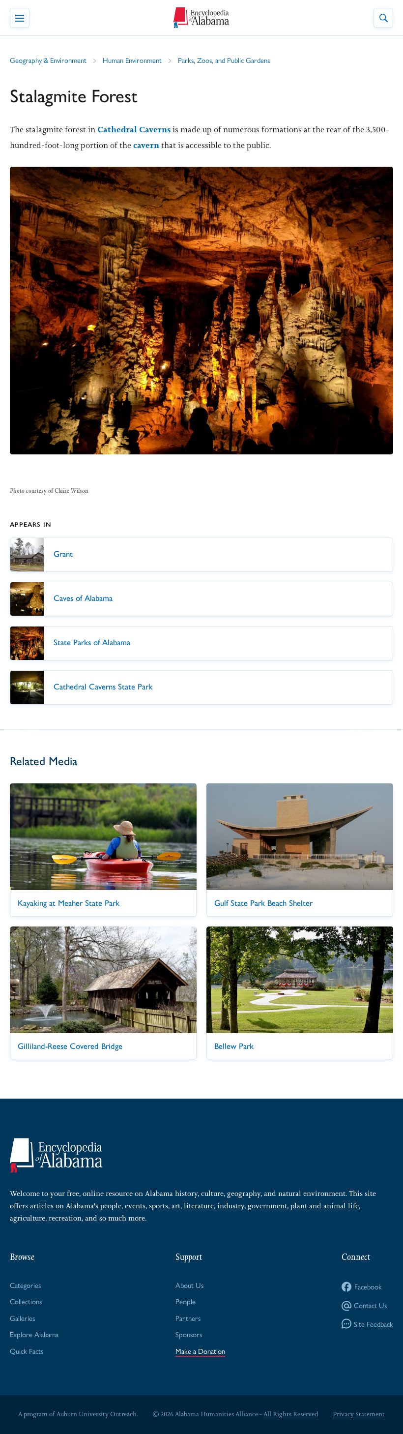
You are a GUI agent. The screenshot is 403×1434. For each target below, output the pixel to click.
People (185, 1301)
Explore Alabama (34, 1334)
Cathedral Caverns (134, 129)
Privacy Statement (359, 1414)
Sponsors (188, 1334)
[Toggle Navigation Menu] (19, 18)
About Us (189, 1285)
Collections (26, 1301)
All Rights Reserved (290, 1414)
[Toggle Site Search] (383, 18)
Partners (188, 1318)
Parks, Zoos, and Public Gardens (224, 60)
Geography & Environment (48, 60)
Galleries (22, 1318)
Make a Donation (200, 1350)
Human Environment (132, 60)
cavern (146, 145)
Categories (25, 1285)
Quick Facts (26, 1350)
